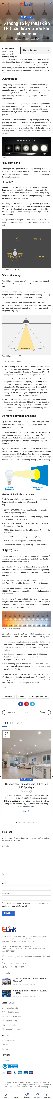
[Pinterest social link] (26, 704)
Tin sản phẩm (26, 17)
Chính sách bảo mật (10, 1008)
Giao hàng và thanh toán (11, 1016)
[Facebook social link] (20, 704)
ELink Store (34, 682)
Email (4, 883)
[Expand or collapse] (48, 50)
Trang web (6, 893)
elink (22, 697)
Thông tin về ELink (9, 1040)
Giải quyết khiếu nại (9, 1021)
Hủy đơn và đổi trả (9, 1025)
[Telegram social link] (32, 704)
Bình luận (6, 846)
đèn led (8, 697)
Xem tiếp (26, 811)
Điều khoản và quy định (11, 1029)
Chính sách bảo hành (10, 1012)
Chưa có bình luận (28, 985)
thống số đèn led (39, 697)
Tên (4, 874)
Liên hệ (5, 1045)
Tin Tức (5, 1049)
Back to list (26, 712)
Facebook (6, 1060)
